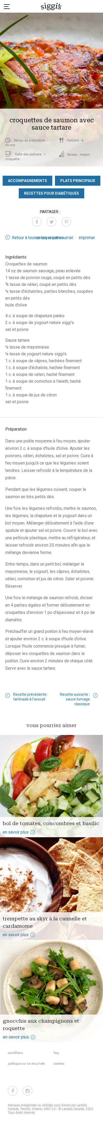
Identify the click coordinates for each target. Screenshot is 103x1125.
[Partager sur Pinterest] (66, 221)
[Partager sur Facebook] (36, 221)
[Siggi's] (51, 6)
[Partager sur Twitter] (51, 221)
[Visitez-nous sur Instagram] (27, 1091)
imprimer (87, 237)
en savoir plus (16, 832)
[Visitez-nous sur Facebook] (12, 1091)
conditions (15, 1053)
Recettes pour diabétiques (51, 193)
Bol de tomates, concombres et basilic (51, 823)
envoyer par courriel (55, 237)
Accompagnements (27, 181)
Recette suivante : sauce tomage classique (75, 699)
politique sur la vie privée (26, 1064)
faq (56, 1053)
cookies (59, 1064)
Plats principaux (77, 181)
